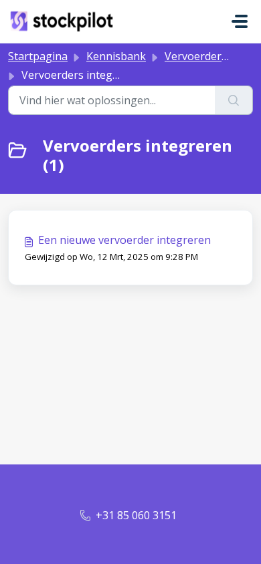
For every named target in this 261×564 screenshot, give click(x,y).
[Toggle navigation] (239, 21)
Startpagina (38, 56)
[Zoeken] (234, 100)
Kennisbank (116, 56)
